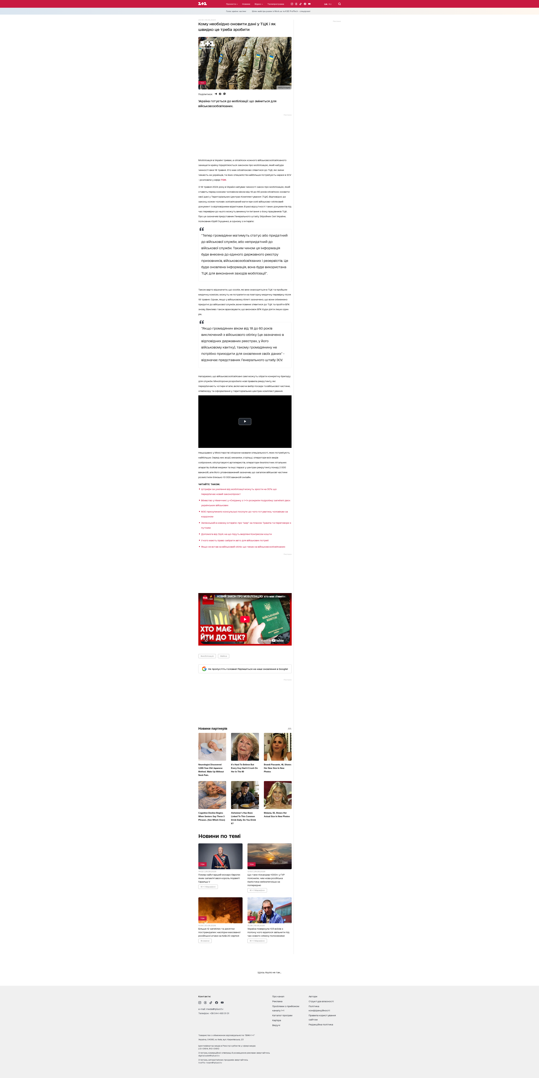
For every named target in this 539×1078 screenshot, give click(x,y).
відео (258, 4)
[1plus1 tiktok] (211, 1002)
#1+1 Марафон (208, 886)
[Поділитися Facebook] (220, 94)
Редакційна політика (321, 1024)
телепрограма (275, 4)
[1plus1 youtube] (222, 1002)
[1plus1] (202, 3)
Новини (246, 4)
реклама (277, 1001)
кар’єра (276, 1020)
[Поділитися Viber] (224, 94)
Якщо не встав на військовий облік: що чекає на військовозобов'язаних (243, 546)
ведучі (276, 1025)
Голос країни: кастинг (236, 11)
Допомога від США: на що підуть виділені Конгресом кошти (236, 534)
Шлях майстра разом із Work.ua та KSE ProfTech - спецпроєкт (281, 11)
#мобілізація (207, 656)
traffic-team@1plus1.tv (210, 1062)
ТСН (202, 83)
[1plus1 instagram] (199, 1002)
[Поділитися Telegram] (216, 94)
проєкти (231, 4)
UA (325, 4)
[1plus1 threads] (205, 1002)
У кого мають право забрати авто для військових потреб (235, 540)
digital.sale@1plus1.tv (209, 1055)
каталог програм (282, 1015)
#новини (205, 940)
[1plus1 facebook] (216, 1002)
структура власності (321, 1001)
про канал (278, 996)
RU (330, 4)
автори (313, 996)
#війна (223, 656)
